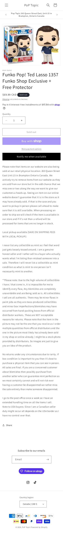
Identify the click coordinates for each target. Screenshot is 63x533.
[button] (6, 5)
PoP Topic (26, 527)
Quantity (6, 114)
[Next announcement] (57, 14)
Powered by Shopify (39, 527)
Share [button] (9, 425)
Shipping (5, 99)
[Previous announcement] (6, 14)
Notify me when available (31, 156)
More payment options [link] (32, 149)
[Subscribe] (47, 459)
